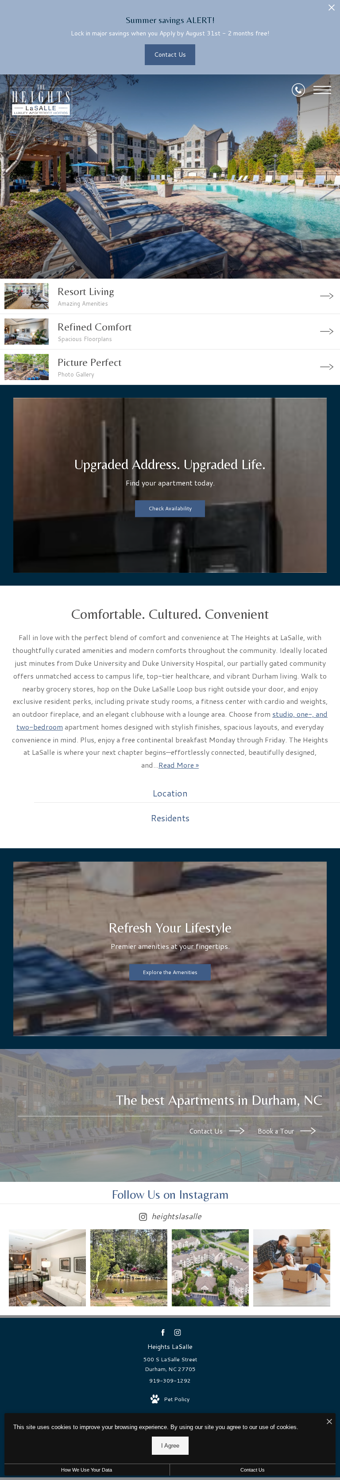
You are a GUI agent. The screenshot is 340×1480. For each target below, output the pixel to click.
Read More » (178, 765)
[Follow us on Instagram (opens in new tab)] (177, 1332)
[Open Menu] (322, 90)
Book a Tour (277, 1131)
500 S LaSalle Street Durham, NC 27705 (170, 1364)
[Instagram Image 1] (47, 1267)
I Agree (170, 1445)
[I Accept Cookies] (329, 1422)
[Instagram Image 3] (210, 1267)
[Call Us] (298, 90)
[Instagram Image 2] (128, 1267)
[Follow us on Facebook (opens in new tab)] (162, 1332)
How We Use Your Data (86, 1469)
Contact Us (206, 1131)
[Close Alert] (331, 10)
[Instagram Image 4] (291, 1267)
